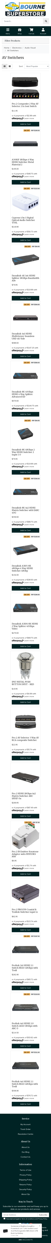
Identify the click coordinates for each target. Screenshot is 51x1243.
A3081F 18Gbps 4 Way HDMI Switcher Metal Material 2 (23, 162)
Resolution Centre (25, 1134)
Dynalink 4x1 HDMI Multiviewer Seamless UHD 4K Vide (23, 336)
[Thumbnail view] (4, 66)
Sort (21, 66)
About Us (26, 1147)
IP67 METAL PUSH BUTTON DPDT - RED (23, 683)
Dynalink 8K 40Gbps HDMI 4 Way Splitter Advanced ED (22, 394)
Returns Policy (25, 1184)
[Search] (46, 21)
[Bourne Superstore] (25, 9)
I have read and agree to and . (26, 1219)
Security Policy (25, 1189)
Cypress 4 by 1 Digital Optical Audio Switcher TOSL (23, 220)
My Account (25, 1124)
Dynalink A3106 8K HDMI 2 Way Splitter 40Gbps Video (25, 626)
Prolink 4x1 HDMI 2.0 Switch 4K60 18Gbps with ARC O (24, 1026)
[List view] (9, 66)
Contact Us (25, 1157)
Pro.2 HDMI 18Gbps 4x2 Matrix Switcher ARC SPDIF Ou (24, 796)
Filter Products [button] (12, 41)
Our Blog (25, 1152)
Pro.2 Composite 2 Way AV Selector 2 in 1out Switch (25, 105)
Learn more (29, 118)
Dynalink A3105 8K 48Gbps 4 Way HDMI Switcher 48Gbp (22, 568)
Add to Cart (25, 124)
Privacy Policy (25, 1175)
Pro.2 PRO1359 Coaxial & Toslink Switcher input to (25, 910)
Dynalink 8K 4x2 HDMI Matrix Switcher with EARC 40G (25, 510)
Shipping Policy (25, 1180)
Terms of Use (25, 1170)
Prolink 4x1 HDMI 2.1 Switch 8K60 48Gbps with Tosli (25, 1084)
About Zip (25, 1194)
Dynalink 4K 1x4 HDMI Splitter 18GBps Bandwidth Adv (25, 278)
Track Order (25, 1129)
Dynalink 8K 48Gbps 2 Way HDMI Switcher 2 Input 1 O (23, 452)
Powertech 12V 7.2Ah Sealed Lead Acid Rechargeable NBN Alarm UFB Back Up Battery (24, 1230)
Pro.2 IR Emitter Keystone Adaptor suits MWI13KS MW (25, 854)
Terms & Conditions (28, 1219)
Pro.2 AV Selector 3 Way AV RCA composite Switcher (25, 738)
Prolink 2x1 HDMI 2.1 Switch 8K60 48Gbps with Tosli (25, 968)
